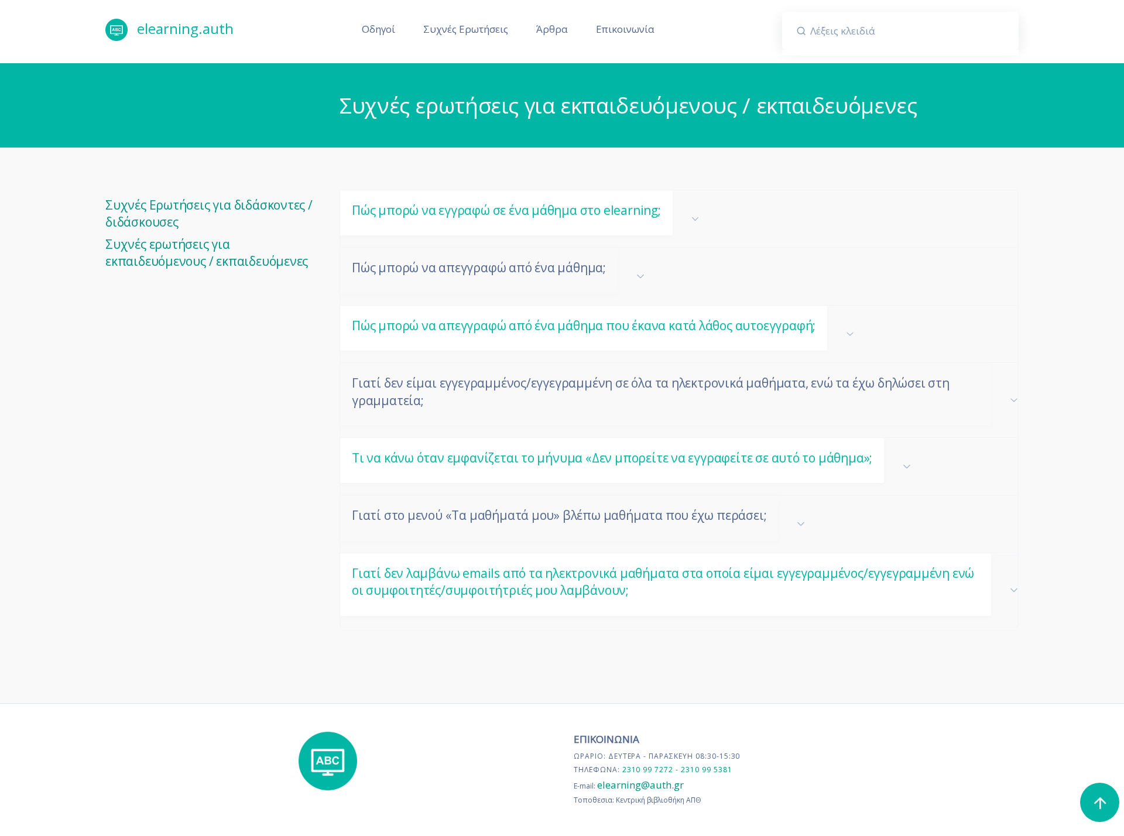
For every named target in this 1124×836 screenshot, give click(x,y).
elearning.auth (183, 28)
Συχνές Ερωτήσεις (465, 29)
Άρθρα (552, 29)
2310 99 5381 (706, 770)
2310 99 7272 (649, 770)
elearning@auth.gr (640, 785)
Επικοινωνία (625, 29)
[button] (679, 218)
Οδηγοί (378, 29)
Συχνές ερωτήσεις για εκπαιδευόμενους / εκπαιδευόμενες (206, 252)
